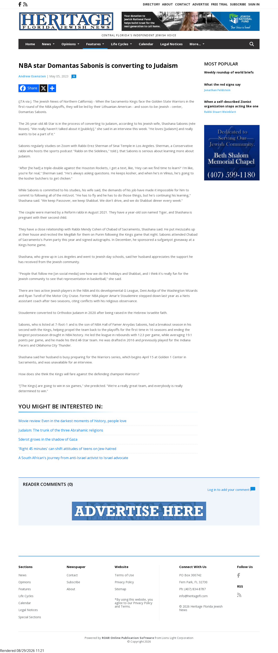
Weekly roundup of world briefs (229, 72)
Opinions (24, 582)
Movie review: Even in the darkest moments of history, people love (72, 420)
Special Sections (29, 617)
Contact (182, 4)
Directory (151, 4)
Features (24, 589)
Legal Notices (171, 44)
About (167, 4)
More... (196, 44)
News (22, 575)
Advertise (200, 4)
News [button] (47, 44)
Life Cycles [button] (120, 44)
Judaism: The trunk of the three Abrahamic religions (60, 430)
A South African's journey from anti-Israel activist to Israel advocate (73, 457)
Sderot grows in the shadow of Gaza (47, 439)
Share (32, 88)
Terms (125, 606)
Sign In (254, 4)
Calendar (146, 44)
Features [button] (94, 44)
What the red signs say (222, 84)
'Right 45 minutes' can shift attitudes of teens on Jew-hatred (67, 448)
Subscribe (238, 4)
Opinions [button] (69, 44)
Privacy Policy (124, 582)
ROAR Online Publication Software (128, 638)
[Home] (66, 29)
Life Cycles (25, 596)
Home (30, 44)
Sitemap (120, 589)
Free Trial (219, 4)
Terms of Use (124, 575)
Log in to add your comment (228, 489)
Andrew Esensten (32, 76)
